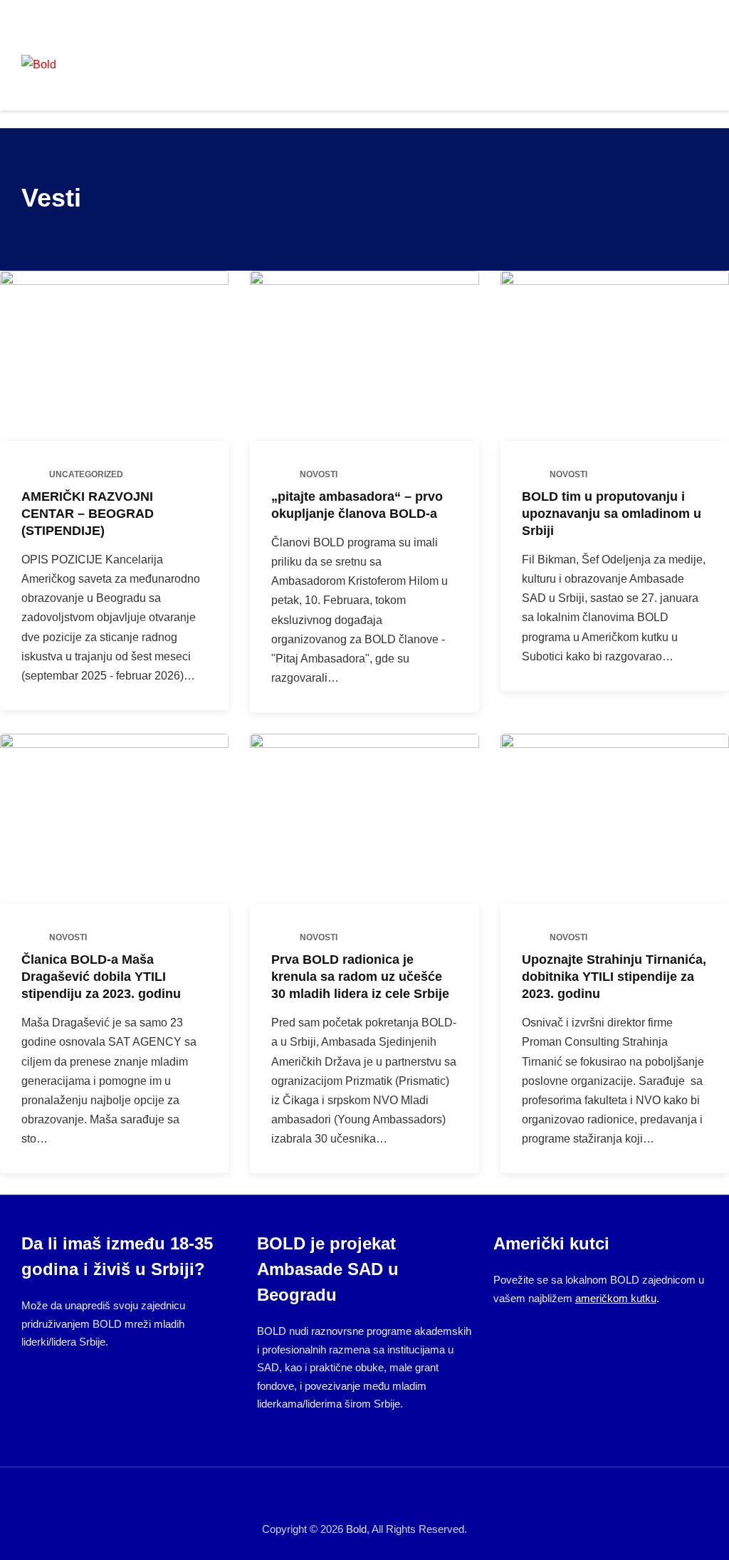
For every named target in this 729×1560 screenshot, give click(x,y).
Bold (356, 1529)
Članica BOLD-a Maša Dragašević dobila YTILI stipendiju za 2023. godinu (101, 976)
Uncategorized (86, 474)
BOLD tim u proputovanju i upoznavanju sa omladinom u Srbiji (611, 513)
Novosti (318, 474)
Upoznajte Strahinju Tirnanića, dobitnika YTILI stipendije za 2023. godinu (614, 976)
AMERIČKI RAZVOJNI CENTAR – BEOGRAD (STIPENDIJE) (87, 513)
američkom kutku (615, 1298)
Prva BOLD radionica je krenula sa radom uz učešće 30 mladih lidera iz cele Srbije (360, 976)
